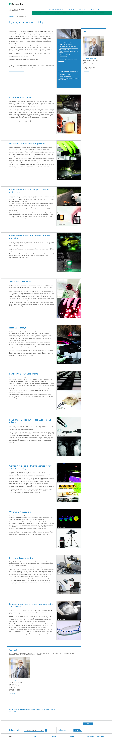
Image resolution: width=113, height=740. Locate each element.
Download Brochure (16, 70)
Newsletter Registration (56, 9)
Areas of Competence (60, 12)
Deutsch (100, 9)
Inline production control (65, 76)
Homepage (11, 16)
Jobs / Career (70, 9)
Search (102, 3)
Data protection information (95, 736)
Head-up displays (63, 56)
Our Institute (37, 12)
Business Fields (49, 12)
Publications (92, 12)
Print (88, 723)
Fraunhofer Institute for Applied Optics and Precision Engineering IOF (18, 10)
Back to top (13, 711)
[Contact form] (69, 104)
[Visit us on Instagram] (80, 730)
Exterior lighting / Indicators (66, 44)
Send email (12, 693)
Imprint (72, 736)
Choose (46, 730)
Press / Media (81, 9)
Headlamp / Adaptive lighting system (68, 46)
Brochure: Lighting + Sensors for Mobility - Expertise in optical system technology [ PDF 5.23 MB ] (32, 709)
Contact (91, 9)
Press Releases (81, 12)
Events (72, 12)
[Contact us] (69, 334)
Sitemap (36, 736)
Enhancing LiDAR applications (66, 57)
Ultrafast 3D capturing (65, 74)
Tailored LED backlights (65, 54)
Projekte (101, 12)
